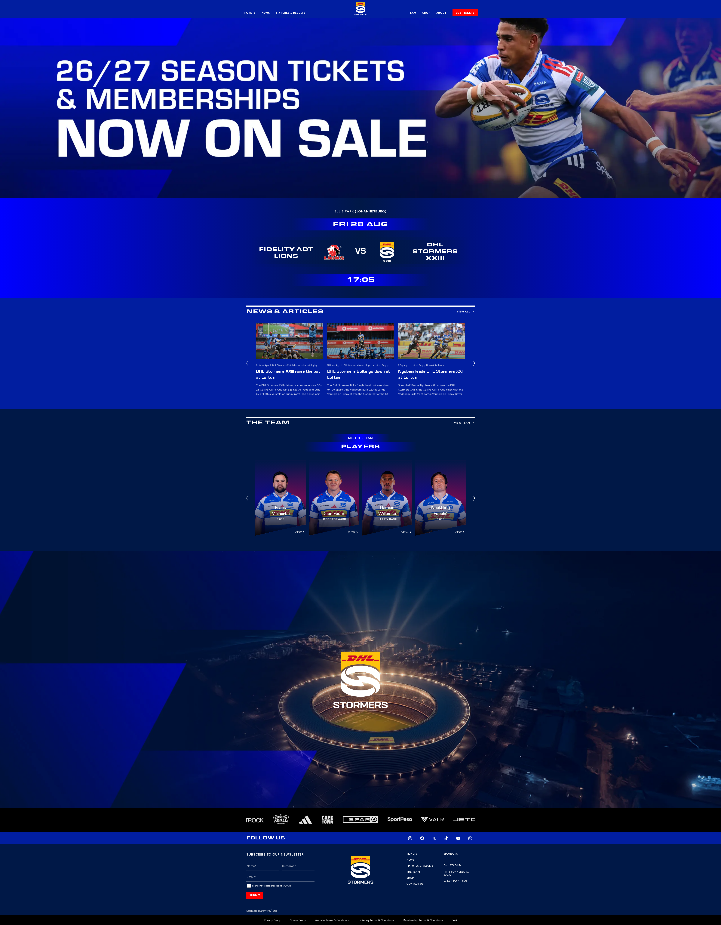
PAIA (454, 920)
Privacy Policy (272, 920)
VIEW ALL (463, 311)
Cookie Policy (298, 920)
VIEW (298, 532)
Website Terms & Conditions (332, 920)
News (266, 12)
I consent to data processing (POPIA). (271, 885)
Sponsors (451, 853)
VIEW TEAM (462, 422)
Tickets (249, 12)
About (441, 12)
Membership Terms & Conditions (423, 920)
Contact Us (415, 883)
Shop (426, 12)
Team (412, 12)
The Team (413, 871)
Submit (254, 895)
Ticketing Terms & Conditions (376, 920)
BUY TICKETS (465, 12)
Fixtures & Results (291, 12)
